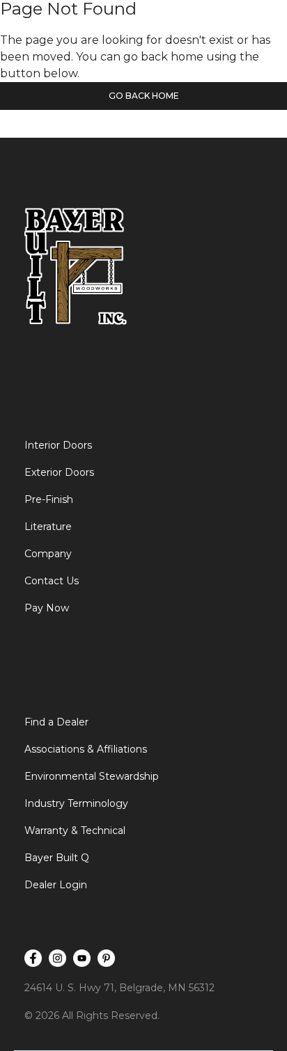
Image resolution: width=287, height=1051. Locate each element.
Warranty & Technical (74, 830)
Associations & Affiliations (85, 749)
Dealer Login (55, 884)
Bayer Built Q (56, 857)
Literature (48, 526)
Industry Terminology (76, 803)
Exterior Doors (59, 472)
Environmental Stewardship (91, 776)
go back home (144, 95)
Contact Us (51, 581)
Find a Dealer (56, 722)
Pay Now (46, 608)
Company (48, 553)
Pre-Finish (48, 499)
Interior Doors (58, 445)
